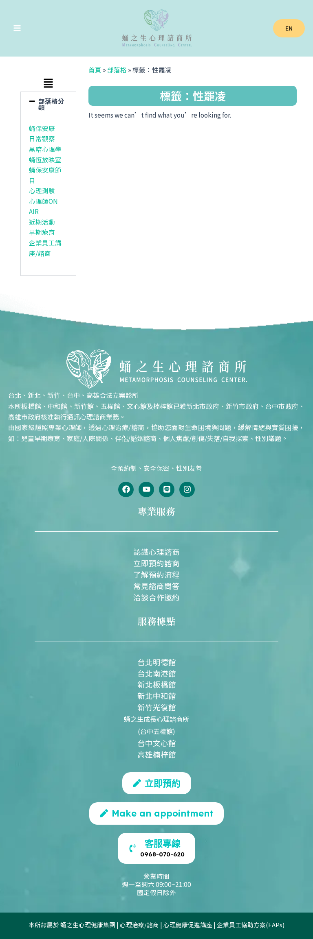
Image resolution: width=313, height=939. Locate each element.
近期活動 (42, 221)
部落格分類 (51, 104)
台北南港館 (156, 673)
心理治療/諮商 (139, 924)
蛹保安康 (42, 128)
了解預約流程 (156, 574)
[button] (289, 28)
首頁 (94, 69)
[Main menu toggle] (17, 28)
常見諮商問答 (156, 585)
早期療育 (42, 231)
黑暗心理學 (45, 148)
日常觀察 (42, 138)
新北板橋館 (156, 684)
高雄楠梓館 (156, 754)
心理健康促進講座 (187, 924)
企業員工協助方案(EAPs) (250, 924)
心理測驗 (42, 190)
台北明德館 (156, 661)
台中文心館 (156, 742)
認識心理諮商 (156, 551)
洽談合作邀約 (156, 597)
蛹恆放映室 (45, 159)
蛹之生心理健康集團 (87, 924)
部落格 (117, 69)
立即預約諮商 (156, 562)
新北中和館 (156, 695)
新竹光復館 (156, 706)
